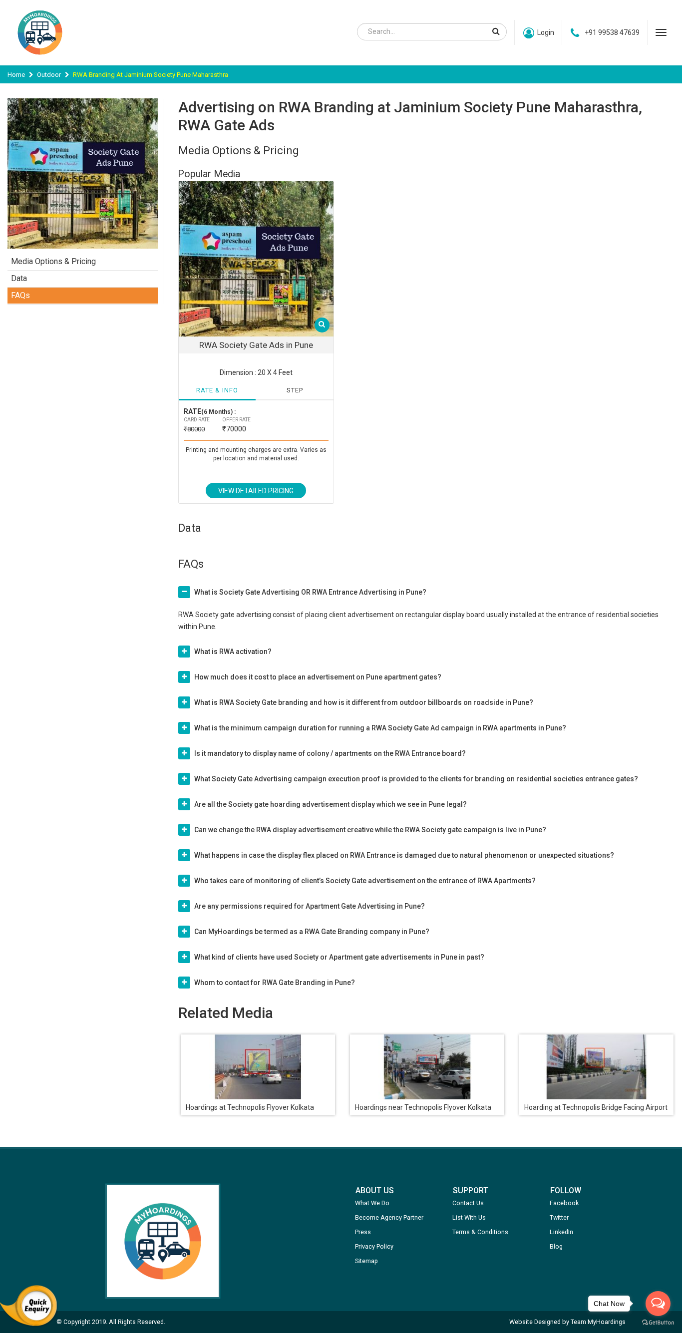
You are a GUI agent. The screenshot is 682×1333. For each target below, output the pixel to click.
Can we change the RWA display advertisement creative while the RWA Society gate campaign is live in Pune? (370, 830)
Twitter (559, 1217)
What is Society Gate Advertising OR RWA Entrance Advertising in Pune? (310, 592)
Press (363, 1232)
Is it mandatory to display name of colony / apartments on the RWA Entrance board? (330, 753)
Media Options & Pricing (53, 261)
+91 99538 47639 (612, 32)
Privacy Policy (374, 1246)
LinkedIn (561, 1232)
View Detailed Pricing (256, 491)
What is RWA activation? (233, 652)
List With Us (469, 1217)
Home (16, 74)
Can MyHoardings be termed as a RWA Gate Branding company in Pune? (311, 932)
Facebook (564, 1203)
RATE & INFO (217, 390)
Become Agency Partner (389, 1217)
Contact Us (468, 1203)
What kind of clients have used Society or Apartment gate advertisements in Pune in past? (339, 957)
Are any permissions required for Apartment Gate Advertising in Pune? (309, 906)
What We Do (372, 1203)
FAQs (20, 295)
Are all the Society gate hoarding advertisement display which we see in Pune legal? (330, 804)
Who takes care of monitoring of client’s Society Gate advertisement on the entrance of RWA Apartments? (365, 881)
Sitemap (366, 1261)
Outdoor (49, 74)
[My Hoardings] (39, 59)
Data (19, 278)
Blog (556, 1246)
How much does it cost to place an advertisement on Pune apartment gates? (317, 677)
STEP (295, 390)
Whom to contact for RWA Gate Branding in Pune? (274, 983)
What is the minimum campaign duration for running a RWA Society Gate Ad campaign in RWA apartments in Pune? (380, 728)
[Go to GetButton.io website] (658, 1323)
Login (545, 32)
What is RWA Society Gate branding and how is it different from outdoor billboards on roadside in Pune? (363, 702)
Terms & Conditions (480, 1232)
